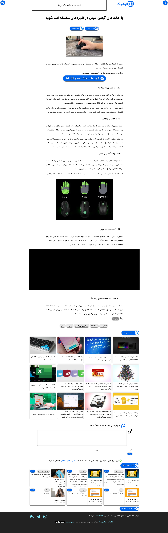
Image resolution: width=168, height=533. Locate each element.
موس (62, 325)
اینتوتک (122, 4)
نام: (131, 450)
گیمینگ (69, 325)
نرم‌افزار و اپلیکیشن (81, 325)
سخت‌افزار (94, 325)
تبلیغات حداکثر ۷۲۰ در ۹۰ (69, 5)
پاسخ (106, 471)
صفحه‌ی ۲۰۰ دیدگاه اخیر (69, 460)
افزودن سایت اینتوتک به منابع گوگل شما (82, 78)
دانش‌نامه (103, 325)
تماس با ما (102, 522)
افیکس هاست (70, 522)
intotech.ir (99, 515)
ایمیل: (96, 450)
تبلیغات (110, 522)
